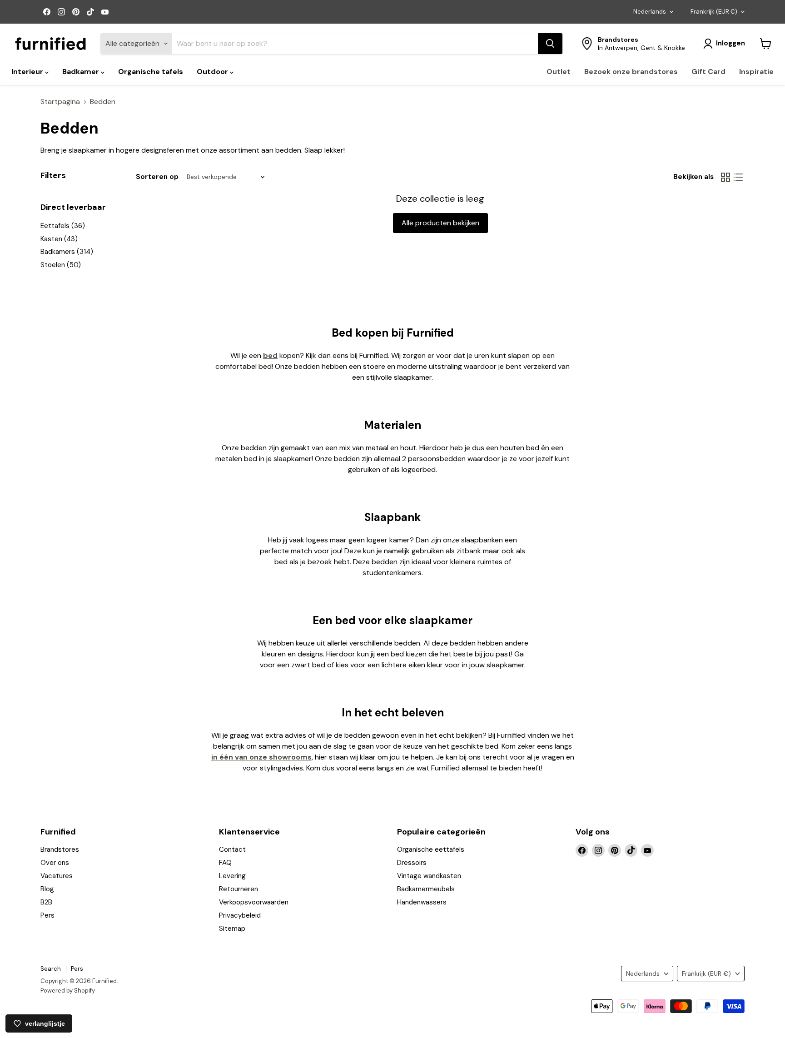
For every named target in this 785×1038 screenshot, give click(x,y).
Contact (232, 849)
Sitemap (232, 928)
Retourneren (238, 889)
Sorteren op (157, 177)
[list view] (738, 177)
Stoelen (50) (60, 264)
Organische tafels (150, 71)
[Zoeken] (550, 43)
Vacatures (56, 875)
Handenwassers (422, 902)
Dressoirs (412, 862)
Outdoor (213, 71)
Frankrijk (714, 11)
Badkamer (81, 71)
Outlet (559, 71)
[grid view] (725, 177)
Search (50, 969)
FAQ (225, 862)
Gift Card (708, 71)
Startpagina (60, 102)
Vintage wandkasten (429, 875)
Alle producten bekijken (440, 223)
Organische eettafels (430, 849)
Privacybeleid (240, 915)
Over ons (54, 862)
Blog (47, 889)
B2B (46, 902)
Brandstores (59, 849)
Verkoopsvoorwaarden (253, 902)
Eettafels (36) (62, 225)
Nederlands (649, 11)
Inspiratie (756, 71)
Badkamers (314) (66, 251)
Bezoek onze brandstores (631, 71)
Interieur (28, 71)
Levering (232, 875)
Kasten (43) (59, 238)
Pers (47, 915)
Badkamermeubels (426, 889)
